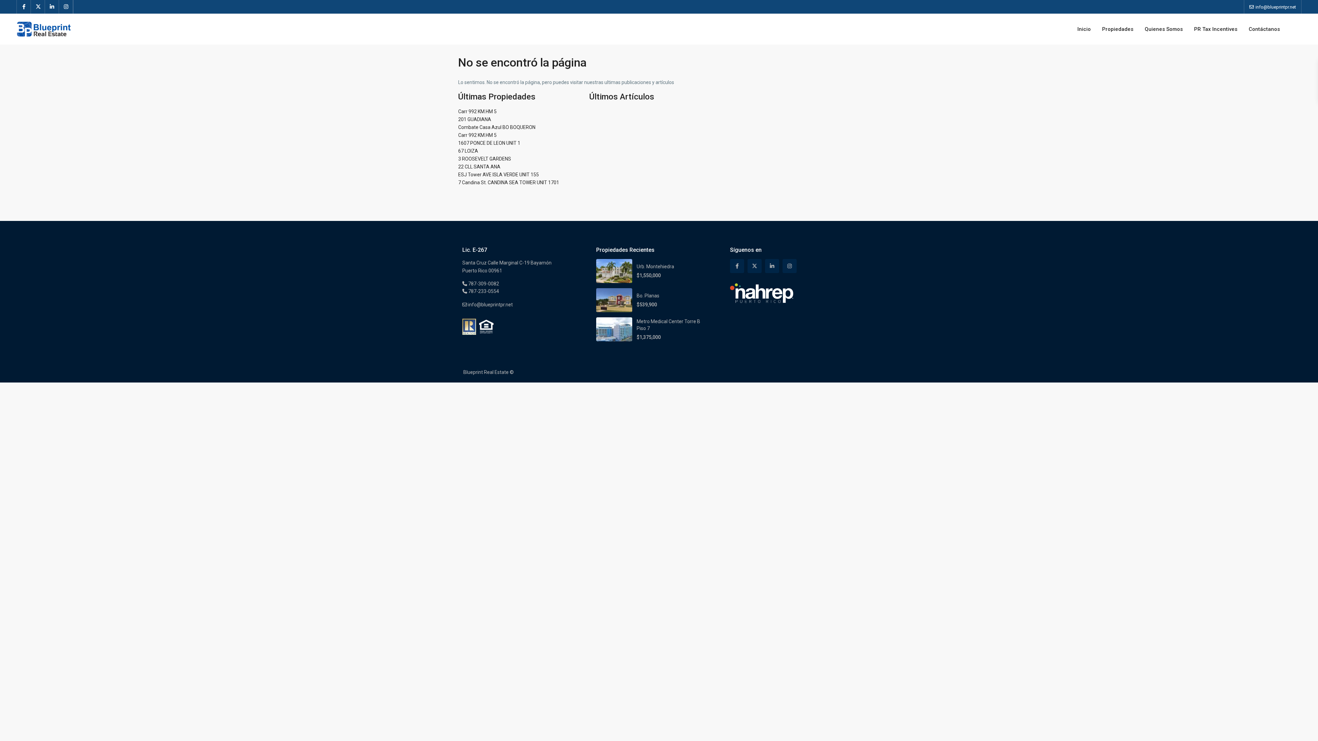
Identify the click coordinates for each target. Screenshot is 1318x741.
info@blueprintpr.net (490, 304)
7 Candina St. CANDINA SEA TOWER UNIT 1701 (508, 182)
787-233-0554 (483, 291)
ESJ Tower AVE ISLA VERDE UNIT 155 (498, 174)
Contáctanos (1264, 29)
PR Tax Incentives (1215, 29)
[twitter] (38, 7)
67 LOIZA (468, 151)
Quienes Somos (1164, 29)
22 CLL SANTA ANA (479, 166)
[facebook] (24, 7)
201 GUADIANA (474, 119)
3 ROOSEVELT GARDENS (484, 159)
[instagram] (66, 7)
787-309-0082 (483, 283)
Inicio (1084, 29)
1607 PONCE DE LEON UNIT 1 (489, 143)
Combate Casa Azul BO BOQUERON (496, 127)
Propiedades (1117, 29)
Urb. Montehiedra (655, 266)
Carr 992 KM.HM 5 (477, 111)
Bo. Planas (648, 295)
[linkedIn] (52, 7)
